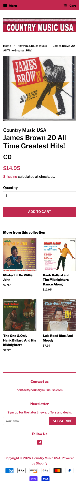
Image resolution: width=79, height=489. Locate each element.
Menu (12, 5)
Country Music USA (46, 458)
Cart (72, 5)
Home (7, 45)
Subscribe (62, 421)
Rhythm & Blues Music (32, 45)
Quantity (10, 188)
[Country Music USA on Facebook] (39, 443)
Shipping (10, 177)
